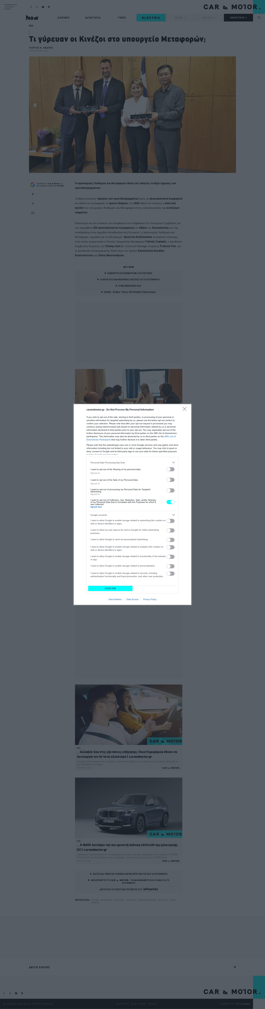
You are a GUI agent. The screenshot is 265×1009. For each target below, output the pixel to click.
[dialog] (132, 504)
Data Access (132, 599)
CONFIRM (110, 588)
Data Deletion (115, 599)
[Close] (185, 410)
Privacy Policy (150, 599)
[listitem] (132, 462)
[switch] (171, 469)
